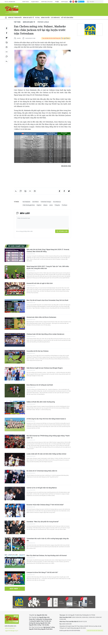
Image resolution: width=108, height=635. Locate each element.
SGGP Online (25, 1)
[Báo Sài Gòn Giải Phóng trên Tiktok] (76, 2)
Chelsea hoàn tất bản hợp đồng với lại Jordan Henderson (45, 334)
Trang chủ (6, 17)
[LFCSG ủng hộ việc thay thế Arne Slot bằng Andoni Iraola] (15, 424)
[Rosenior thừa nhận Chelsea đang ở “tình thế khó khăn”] (15, 510)
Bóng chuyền (45, 17)
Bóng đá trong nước (15, 17)
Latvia (51, 205)
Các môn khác (55, 17)
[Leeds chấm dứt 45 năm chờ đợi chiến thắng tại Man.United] (15, 459)
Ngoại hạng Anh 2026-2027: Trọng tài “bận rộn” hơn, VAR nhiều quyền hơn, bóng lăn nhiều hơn (48, 267)
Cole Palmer (35, 201)
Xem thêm (14, 589)
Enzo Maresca (57, 201)
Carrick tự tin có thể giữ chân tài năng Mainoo (42, 488)
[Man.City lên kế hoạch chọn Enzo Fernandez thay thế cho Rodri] (15, 306)
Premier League (43, 22)
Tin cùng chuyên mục (16, 246)
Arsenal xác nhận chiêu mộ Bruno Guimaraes (41, 317)
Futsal (37, 17)
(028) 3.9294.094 (10, 628)
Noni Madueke (26, 201)
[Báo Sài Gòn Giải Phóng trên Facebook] (71, 2)
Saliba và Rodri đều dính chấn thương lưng (41, 402)
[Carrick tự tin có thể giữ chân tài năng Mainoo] (15, 493)
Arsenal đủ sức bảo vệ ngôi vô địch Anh (40, 283)
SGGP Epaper (64, 1)
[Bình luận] (7, 57)
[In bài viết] (7, 47)
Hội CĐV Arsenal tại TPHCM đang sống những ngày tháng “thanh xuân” (48, 437)
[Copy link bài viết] (7, 52)
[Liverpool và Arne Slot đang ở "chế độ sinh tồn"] (15, 578)
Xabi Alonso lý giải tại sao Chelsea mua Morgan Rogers (45, 368)
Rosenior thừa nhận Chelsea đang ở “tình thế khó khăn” (45, 505)
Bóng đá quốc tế (28, 17)
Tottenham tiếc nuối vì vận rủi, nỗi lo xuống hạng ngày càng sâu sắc (48, 539)
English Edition (35, 1)
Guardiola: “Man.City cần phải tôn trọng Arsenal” (43, 521)
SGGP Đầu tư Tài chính (47, 1)
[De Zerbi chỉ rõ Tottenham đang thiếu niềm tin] (15, 476)
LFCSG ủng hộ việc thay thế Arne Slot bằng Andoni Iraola (45, 419)
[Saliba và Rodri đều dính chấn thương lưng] (15, 407)
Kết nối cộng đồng (67, 17)
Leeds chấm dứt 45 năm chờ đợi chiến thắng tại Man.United (46, 454)
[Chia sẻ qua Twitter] (7, 38)
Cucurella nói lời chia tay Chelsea (37, 351)
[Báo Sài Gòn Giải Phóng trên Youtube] (73, 2)
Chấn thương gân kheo (29, 205)
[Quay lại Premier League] (7, 61)
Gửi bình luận (63, 231)
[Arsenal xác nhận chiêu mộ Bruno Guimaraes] (15, 323)
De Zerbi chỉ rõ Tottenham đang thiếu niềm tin (42, 471)
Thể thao (17, 22)
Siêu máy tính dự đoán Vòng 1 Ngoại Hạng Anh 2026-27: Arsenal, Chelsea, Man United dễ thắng (48, 250)
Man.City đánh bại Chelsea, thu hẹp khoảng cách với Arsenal (47, 555)
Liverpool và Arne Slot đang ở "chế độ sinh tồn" (42, 572)
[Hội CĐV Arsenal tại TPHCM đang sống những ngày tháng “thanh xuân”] (15, 441)
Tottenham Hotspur (46, 201)
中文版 (57, 1)
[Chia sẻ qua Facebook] (7, 33)
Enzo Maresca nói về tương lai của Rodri (40, 385)
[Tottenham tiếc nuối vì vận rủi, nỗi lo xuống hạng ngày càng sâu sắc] (15, 544)
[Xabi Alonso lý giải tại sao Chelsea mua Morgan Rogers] (15, 373)
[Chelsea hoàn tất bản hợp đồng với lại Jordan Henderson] (15, 340)
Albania (45, 205)
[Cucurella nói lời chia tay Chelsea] (15, 357)
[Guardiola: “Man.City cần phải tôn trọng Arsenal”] (15, 527)
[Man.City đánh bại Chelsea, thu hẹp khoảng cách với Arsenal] (15, 561)
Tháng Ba (57, 205)
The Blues (64, 205)
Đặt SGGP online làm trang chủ (95, 630)
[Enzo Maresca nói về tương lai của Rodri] (15, 390)
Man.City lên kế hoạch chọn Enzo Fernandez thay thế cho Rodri (47, 300)
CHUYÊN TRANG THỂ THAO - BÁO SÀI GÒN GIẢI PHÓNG (12, 9)
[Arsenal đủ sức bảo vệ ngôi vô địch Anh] (15, 289)
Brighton (39, 205)
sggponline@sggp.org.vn (11, 630)
